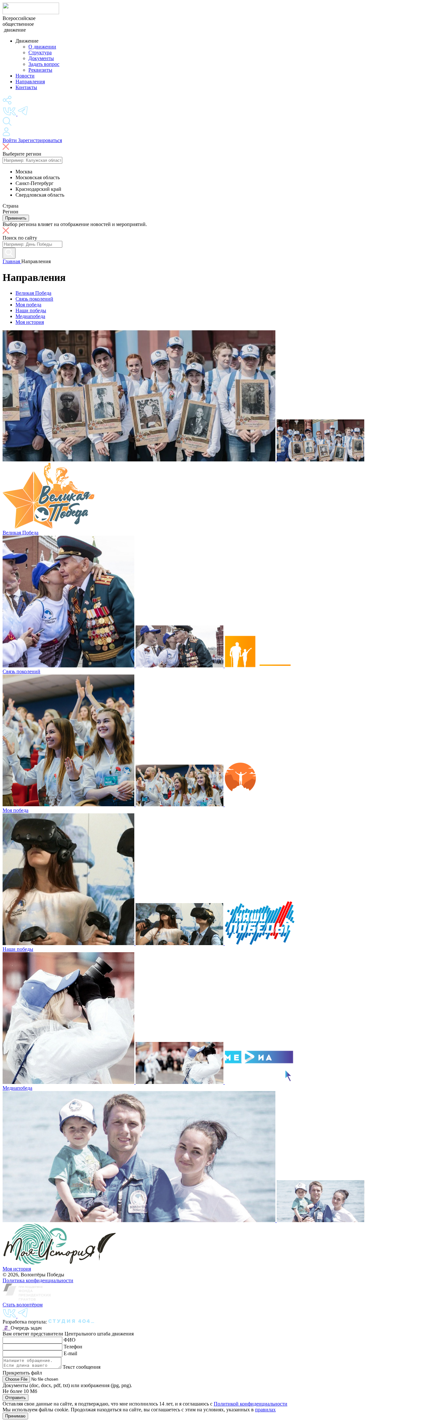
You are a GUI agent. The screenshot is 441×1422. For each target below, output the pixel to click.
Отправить (15, 1397)
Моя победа (28, 304)
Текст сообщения (81, 1367)
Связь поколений (34, 299)
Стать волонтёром (23, 1304)
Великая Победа (33, 293)
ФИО (70, 1340)
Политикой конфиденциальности (250, 1404)
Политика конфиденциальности (38, 1280)
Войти (10, 140)
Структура (40, 52)
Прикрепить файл (22, 1373)
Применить (15, 218)
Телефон (73, 1346)
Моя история (29, 322)
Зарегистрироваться (40, 140)
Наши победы (30, 310)
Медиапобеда (30, 316)
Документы (41, 58)
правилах (265, 1409)
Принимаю (15, 1416)
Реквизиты (40, 70)
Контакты (26, 87)
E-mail (70, 1353)
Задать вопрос (43, 64)
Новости (25, 75)
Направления (30, 81)
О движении (42, 46)
